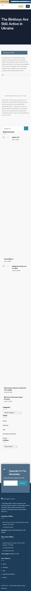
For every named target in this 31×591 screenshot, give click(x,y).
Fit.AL (7, 585)
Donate (20, 6)
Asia (4, 429)
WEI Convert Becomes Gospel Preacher (13, 398)
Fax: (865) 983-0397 (8, 551)
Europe (5, 438)
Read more (4, 511)
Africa (5, 421)
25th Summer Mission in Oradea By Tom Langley (15, 389)
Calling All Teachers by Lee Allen (19, 267)
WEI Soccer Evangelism (17, 1)
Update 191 (15, 137)
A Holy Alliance (8, 259)
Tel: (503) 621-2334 (8, 527)
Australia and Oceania (9, 434)
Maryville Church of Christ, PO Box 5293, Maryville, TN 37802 (14, 544)
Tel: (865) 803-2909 (8, 548)
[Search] (26, 128)
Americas (5, 425)
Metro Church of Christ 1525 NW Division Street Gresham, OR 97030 (16, 523)
